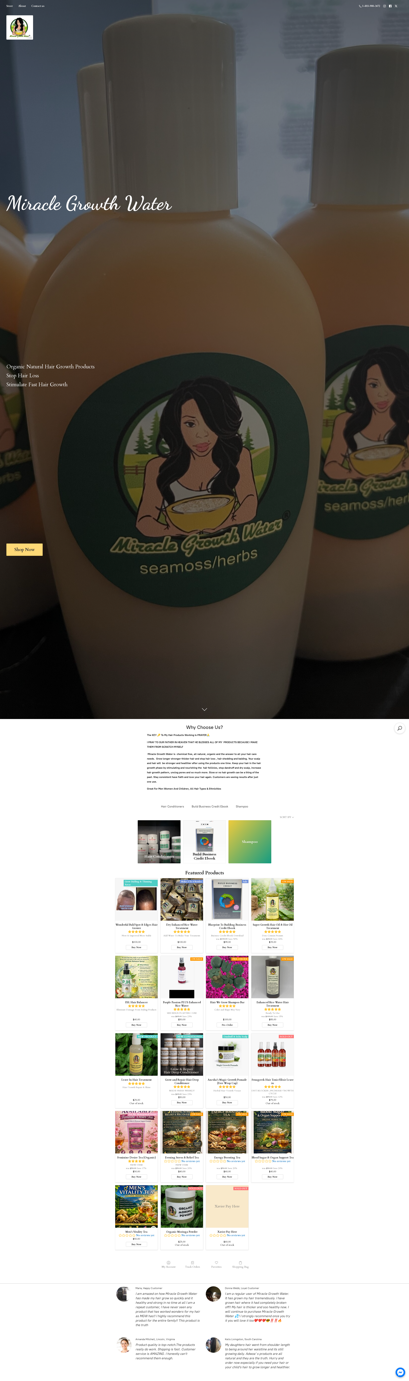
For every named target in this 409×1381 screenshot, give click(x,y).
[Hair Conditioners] (159, 835)
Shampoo (242, 806)
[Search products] (400, 728)
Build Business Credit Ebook (210, 806)
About (22, 6)
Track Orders (192, 1266)
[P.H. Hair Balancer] (136, 977)
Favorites (216, 1266)
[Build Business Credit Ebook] (204, 835)
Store (9, 6)
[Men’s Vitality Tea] (136, 1206)
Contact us (37, 6)
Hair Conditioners (172, 806)
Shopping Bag (240, 1266)
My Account (169, 1266)
